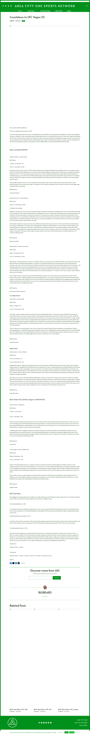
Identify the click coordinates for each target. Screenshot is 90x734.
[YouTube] (11, 5)
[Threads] (46, 722)
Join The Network (80, 722)
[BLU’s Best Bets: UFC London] (69, 658)
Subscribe (56, 577)
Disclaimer (83, 725)
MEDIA (69, 11)
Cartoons (58, 11)
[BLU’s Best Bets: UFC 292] (21, 658)
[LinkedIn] (48, 722)
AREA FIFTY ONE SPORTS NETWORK (45, 6)
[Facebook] (3, 5)
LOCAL (20, 11)
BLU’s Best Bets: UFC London (68, 709)
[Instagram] (8, 5)
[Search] (86, 6)
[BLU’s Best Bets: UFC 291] (45, 658)
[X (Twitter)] (5, 5)
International (45, 11)
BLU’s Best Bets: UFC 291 (42, 709)
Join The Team (82, 720)
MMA (23, 20)
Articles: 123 (45, 596)
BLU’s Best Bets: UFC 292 (19, 709)
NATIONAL (31, 11)
